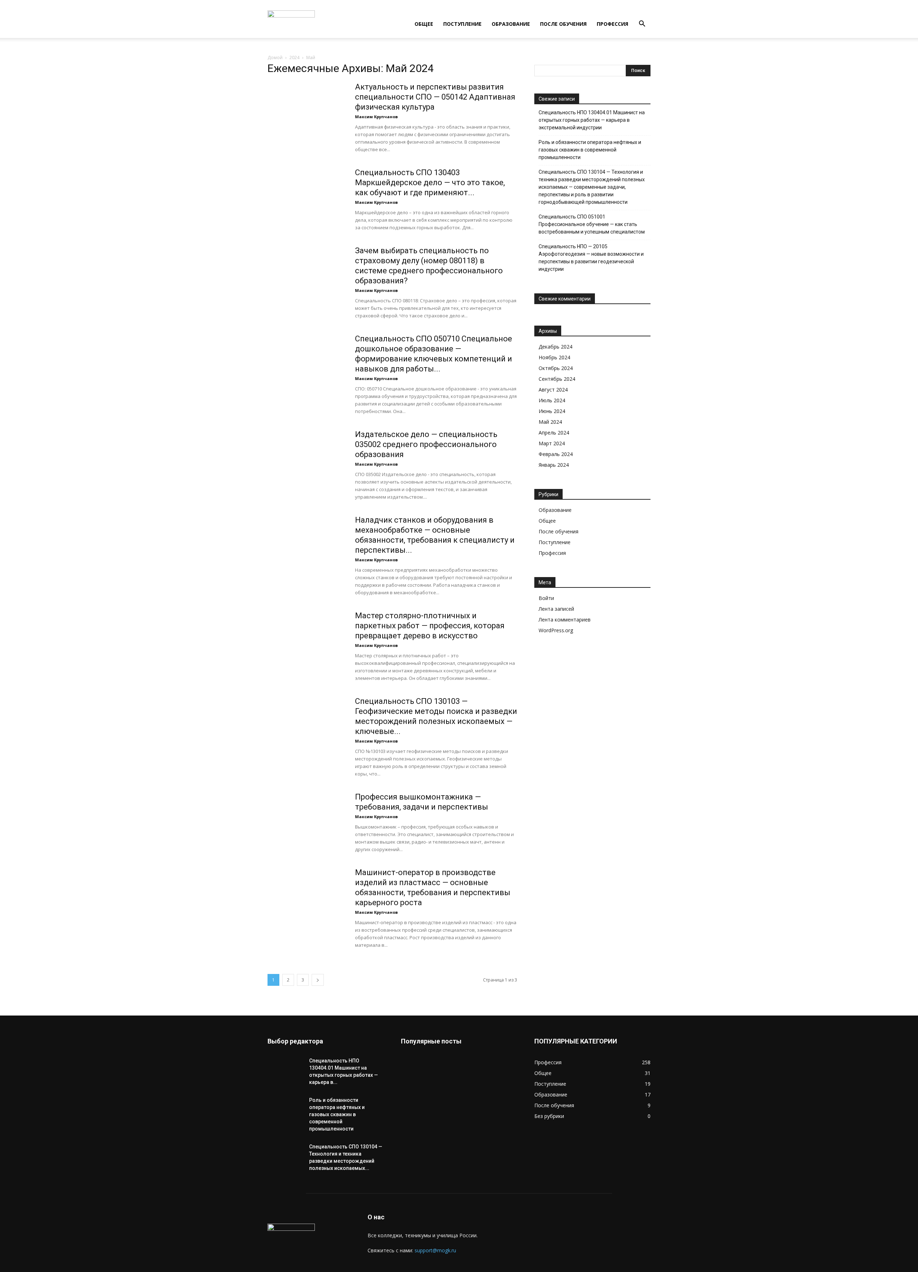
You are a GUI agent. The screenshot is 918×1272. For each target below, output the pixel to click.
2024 (294, 57)
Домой (275, 57)
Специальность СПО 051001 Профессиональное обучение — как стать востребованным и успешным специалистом (592, 224)
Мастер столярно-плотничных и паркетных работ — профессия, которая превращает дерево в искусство (430, 625)
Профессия (612, 23)
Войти (546, 598)
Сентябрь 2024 (557, 378)
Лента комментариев (565, 619)
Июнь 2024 (552, 411)
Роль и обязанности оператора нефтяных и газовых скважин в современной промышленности (590, 149)
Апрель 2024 (554, 432)
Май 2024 (550, 421)
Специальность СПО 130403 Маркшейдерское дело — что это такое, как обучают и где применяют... (430, 182)
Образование (511, 23)
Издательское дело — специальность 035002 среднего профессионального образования (426, 444)
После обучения (563, 23)
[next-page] (318, 980)
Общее (424, 23)
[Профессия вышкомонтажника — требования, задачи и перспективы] (307, 819)
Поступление (462, 23)
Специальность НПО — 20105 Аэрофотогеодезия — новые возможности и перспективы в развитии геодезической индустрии (591, 258)
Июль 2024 (552, 400)
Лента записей (556, 608)
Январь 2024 (554, 464)
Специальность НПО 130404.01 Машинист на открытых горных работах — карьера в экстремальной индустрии (592, 120)
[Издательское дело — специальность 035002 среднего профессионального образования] (307, 456)
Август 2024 (553, 389)
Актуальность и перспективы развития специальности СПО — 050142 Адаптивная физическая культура (435, 96)
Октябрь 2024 (556, 368)
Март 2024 (552, 443)
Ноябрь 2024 (554, 357)
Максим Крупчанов (376, 116)
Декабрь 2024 (555, 346)
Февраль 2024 (556, 454)
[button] (641, 24)
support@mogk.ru (435, 1250)
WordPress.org (556, 630)
